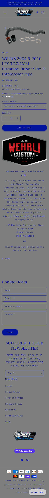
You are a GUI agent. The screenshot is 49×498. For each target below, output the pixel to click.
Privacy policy (37, 484)
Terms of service (17, 488)
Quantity (6, 113)
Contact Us (10, 410)
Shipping (5, 89)
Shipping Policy (13, 404)
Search (8, 386)
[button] (5, 12)
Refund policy (20, 484)
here (23, 175)
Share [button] (7, 258)
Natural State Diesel (23, 481)
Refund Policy (12, 392)
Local (8, 422)
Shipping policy (35, 488)
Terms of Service (14, 398)
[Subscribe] (41, 373)
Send (10, 332)
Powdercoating (9, 101)
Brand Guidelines (14, 416)
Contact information (26, 492)
